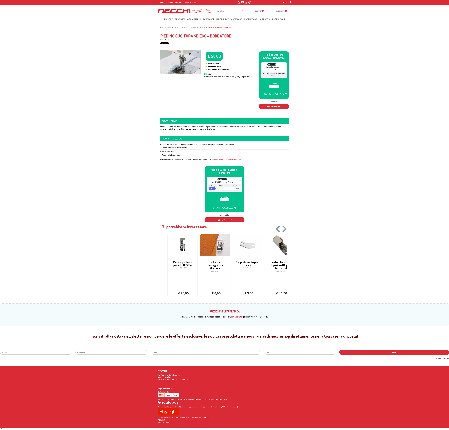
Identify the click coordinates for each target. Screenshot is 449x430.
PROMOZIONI (278, 19)
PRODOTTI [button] (180, 19)
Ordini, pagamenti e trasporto (229, 160)
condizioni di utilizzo (442, 358)
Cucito (169, 27)
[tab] (224, 121)
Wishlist (257, 11)
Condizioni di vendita (165, 2)
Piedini (176, 27)
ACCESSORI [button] (208, 19)
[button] (198, 53)
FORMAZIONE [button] (250, 19)
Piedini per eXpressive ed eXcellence (193, 27)
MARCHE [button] (168, 19)
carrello (280, 11)
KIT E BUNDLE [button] (222, 19)
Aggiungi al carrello (274, 94)
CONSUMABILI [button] (194, 19)
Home (162, 27)
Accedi (286, 2)
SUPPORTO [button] (265, 19)
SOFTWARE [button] (236, 19)
